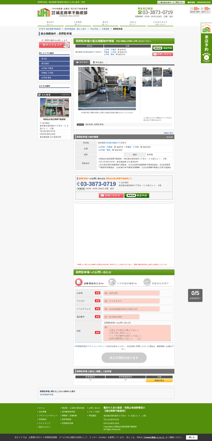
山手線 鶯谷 (46, 78)
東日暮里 (89, 52)
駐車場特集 (66, 419)
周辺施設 (92, 415)
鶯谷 (112, 54)
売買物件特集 (67, 423)
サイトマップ (44, 423)
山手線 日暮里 (47, 68)
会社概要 (42, 412)
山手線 (106, 50)
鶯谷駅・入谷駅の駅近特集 (73, 408)
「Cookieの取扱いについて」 (154, 437)
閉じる (192, 437)
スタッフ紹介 (94, 412)
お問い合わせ (94, 408)
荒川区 (83, 52)
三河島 (113, 52)
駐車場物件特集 (47, 395)
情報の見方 (168, 133)
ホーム (42, 408)
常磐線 (106, 52)
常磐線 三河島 (47, 73)
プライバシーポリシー (97, 346)
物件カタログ (44, 427)
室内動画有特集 (68, 412)
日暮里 (113, 50)
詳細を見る (159, 380)
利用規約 (80, 346)
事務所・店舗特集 (69, 415)
